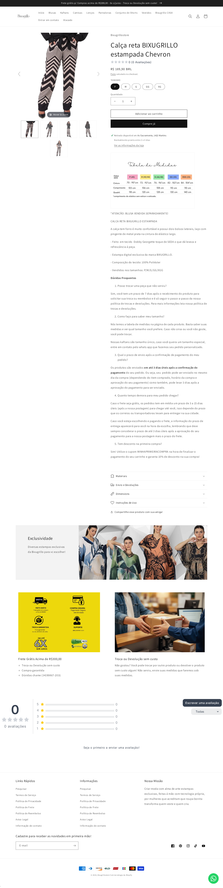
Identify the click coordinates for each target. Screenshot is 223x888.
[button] (190, 16)
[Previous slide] (19, 73)
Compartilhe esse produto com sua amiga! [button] (139, 512)
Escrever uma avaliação (202, 703)
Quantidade (116, 94)
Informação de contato (29, 825)
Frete (113, 74)
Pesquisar (21, 788)
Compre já (149, 123)
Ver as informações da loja (129, 145)
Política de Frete (25, 807)
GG (147, 86)
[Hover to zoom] (59, 75)
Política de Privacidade (28, 801)
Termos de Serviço (26, 795)
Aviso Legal (22, 819)
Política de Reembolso (28, 813)
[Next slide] (98, 73)
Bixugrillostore (104, 875)
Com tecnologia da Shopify (121, 875)
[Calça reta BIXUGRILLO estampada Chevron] (29, 129)
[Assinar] (74, 846)
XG (159, 86)
